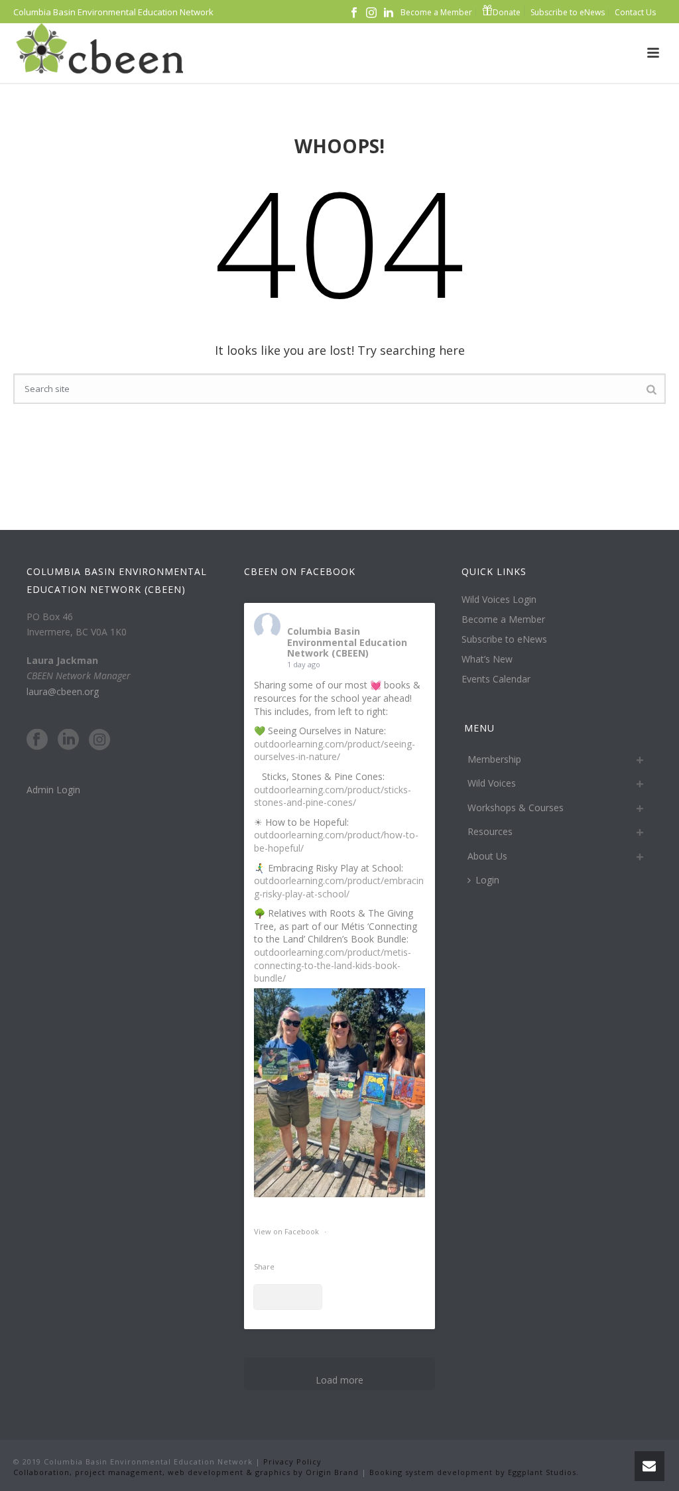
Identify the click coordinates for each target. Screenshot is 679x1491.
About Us (487, 856)
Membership (494, 759)
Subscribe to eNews (504, 639)
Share (264, 1266)
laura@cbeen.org (63, 691)
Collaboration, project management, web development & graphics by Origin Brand (186, 1472)
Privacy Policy (291, 1461)
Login (487, 880)
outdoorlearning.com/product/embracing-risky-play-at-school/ (339, 887)
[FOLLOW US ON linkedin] (68, 740)
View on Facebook (287, 1231)
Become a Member (503, 619)
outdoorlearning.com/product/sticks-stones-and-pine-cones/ (332, 796)
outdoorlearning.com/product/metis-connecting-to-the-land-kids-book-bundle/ (332, 965)
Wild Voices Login (499, 600)
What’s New (487, 659)
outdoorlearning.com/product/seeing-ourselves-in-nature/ (334, 750)
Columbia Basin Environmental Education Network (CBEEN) (347, 642)
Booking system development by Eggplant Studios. (474, 1472)
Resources (490, 831)
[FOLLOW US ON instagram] (99, 740)
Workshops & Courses (515, 807)
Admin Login (53, 789)
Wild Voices (491, 783)
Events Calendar (496, 679)
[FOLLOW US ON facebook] (37, 740)
